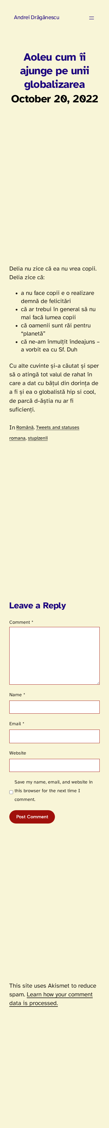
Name (17, 694)
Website (17, 753)
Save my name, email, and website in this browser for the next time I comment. (54, 791)
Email (16, 723)
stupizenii (38, 438)
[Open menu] (91, 17)
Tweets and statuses (57, 427)
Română (25, 427)
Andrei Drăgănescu (36, 18)
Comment (21, 622)
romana (17, 438)
